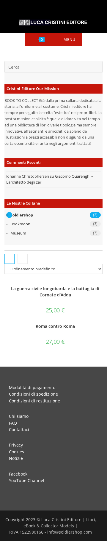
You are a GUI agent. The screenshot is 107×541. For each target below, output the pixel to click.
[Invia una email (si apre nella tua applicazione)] (66, 5)
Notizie (16, 458)
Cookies (16, 452)
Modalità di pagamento (32, 387)
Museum (18, 233)
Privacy (16, 445)
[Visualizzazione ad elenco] (23, 259)
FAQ (13, 423)
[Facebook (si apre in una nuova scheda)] (42, 5)
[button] (84, 289)
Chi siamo (19, 416)
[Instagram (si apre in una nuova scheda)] (50, 5)
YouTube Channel (26, 480)
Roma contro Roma (55, 326)
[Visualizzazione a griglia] (9, 259)
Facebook (18, 474)
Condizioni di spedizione (33, 394)
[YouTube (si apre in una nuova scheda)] (58, 5)
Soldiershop (21, 215)
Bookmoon (20, 224)
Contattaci (19, 429)
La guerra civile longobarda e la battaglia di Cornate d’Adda (55, 292)
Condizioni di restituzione (34, 401)
